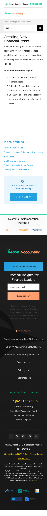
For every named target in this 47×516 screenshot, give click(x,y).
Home (6, 22)
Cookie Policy (10, 454)
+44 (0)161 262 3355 (23, 401)
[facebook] (11, 436)
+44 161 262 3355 (35, 4)
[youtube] (29, 436)
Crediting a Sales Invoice (14, 161)
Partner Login (24, 458)
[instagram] (23, 436)
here (35, 480)
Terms (33, 318)
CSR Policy (23, 454)
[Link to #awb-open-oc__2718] (40, 13)
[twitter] (17, 436)
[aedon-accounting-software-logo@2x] (23, 249)
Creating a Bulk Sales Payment (17, 170)
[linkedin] (36, 436)
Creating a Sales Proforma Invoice (18, 165)
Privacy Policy (36, 454)
